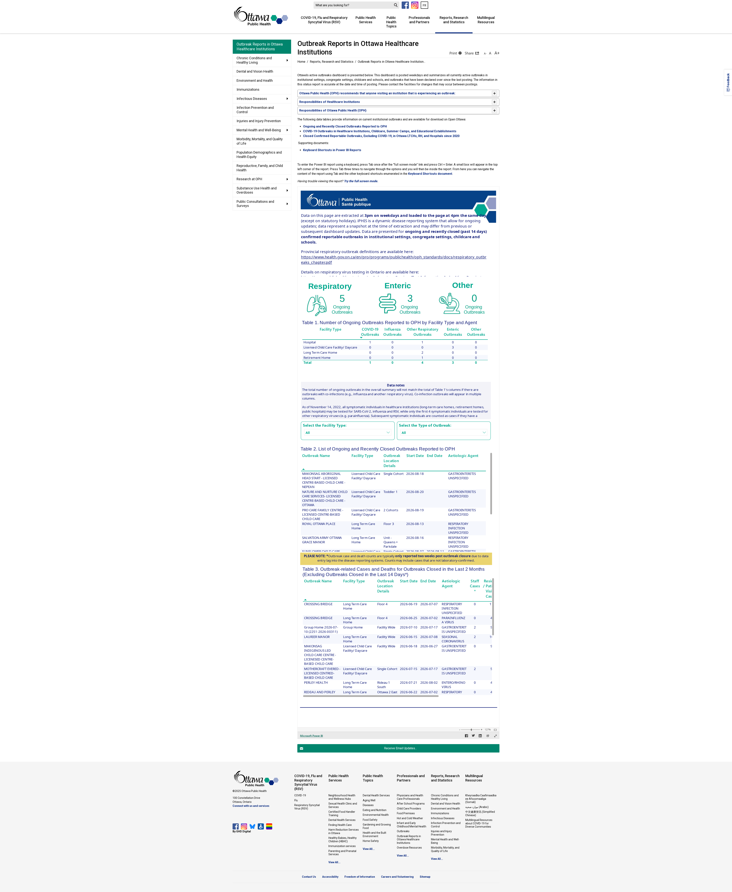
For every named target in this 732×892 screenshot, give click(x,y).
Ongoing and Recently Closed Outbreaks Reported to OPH (345, 126)
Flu (296, 800)
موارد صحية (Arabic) (477, 807)
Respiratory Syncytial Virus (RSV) (307, 807)
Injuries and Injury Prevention (441, 833)
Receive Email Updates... (400, 748)
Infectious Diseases (442, 818)
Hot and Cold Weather (410, 818)
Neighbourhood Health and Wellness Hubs (341, 797)
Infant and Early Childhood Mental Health (411, 824)
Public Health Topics (391, 22)
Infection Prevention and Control (446, 824)
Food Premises (406, 813)
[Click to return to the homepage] (261, 16)
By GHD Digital (242, 831)
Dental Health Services (342, 819)
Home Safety (371, 840)
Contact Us (309, 876)
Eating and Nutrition (374, 810)
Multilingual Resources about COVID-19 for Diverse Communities (478, 823)
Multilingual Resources (486, 20)
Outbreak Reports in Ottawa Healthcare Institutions (409, 839)
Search (395, 5)
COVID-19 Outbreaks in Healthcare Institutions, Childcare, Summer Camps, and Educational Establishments (379, 131)
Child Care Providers (409, 808)
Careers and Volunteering (397, 876)
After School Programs (411, 803)
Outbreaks (403, 831)
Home (301, 61)
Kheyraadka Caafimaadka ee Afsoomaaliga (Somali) (480, 799)
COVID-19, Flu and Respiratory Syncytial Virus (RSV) (324, 20)
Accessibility (330, 876)
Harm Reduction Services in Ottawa (343, 831)
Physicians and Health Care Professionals (410, 797)
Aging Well (369, 800)
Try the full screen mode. (361, 181)
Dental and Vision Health (445, 803)
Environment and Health (445, 808)
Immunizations (440, 813)
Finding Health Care (340, 824)
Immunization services (342, 846)
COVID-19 (300, 795)
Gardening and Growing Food (377, 826)
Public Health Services (366, 20)
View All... (334, 862)
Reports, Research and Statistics (454, 20)
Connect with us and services (251, 805)
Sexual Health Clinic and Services (342, 805)
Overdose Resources (409, 847)
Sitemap (425, 876)
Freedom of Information (359, 876)
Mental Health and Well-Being (445, 841)
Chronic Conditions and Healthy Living (445, 797)
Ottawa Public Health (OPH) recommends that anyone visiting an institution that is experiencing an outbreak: (377, 93)
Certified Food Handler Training (341, 813)
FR (424, 5)
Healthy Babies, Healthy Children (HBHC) (342, 839)
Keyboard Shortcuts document (430, 174)
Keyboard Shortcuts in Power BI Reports (332, 150)
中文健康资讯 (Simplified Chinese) (480, 813)
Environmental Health (376, 814)
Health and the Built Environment (374, 834)
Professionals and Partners (419, 20)
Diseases (368, 805)
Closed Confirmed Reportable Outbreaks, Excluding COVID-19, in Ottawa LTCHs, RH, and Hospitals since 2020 (381, 136)
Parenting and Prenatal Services (342, 853)
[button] (455, 52)
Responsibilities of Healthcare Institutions (329, 102)
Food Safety (370, 819)
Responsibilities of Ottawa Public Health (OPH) (332, 110)
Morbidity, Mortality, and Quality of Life (445, 849)
